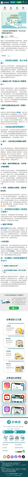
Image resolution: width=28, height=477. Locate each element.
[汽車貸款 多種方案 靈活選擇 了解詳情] (14, 359)
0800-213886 (9, 432)
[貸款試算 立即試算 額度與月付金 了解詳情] (14, 371)
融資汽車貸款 (4, 228)
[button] (26, 2)
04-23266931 (21, 432)
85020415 (17, 429)
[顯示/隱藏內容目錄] (8, 56)
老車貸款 (12, 251)
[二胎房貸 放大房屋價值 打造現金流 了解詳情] (14, 334)
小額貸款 (11, 36)
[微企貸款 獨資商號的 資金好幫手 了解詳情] (14, 346)
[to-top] (26, 423)
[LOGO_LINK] (5, 2)
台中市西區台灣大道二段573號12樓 (14, 426)
